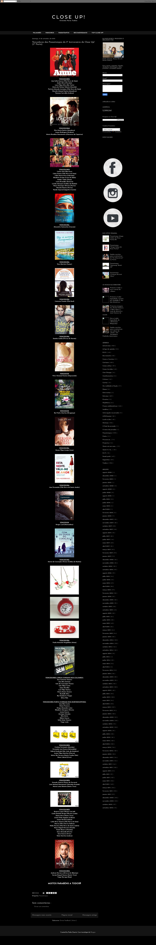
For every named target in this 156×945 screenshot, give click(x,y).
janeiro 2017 (107, 556)
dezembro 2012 (108, 717)
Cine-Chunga (107, 372)
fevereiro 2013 (108, 710)
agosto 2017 (107, 533)
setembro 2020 (108, 486)
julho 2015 (106, 616)
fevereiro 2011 (108, 791)
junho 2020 (107, 492)
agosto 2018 (107, 496)
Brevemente (107, 356)
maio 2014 (106, 663)
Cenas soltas (107, 366)
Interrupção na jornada (111, 413)
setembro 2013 (108, 687)
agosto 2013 (107, 690)
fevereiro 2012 (108, 751)
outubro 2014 (107, 647)
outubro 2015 (107, 606)
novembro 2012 (108, 720)
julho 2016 (106, 576)
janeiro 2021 (107, 482)
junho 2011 (106, 777)
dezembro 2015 (108, 600)
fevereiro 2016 (108, 593)
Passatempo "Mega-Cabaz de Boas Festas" (116, 247)
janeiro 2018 (107, 516)
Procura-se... (107, 439)
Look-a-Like (107, 419)
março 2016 (107, 590)
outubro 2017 (107, 526)
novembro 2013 (108, 680)
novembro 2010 (108, 801)
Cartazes (106, 362)
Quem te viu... (108, 449)
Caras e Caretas (108, 359)
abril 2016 (106, 586)
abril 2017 (106, 546)
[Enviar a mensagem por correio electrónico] (43, 893)
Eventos (106, 399)
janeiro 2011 (107, 794)
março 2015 (107, 630)
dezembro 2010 (108, 797)
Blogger (93, 932)
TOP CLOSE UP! (97, 33)
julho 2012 (106, 734)
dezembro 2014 (108, 640)
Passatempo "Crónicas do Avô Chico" (116, 274)
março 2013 (107, 707)
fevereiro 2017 (108, 553)
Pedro (105, 436)
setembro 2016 (108, 569)
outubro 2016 (107, 566)
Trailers (105, 463)
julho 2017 (106, 536)
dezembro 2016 (108, 559)
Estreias (106, 396)
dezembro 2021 (108, 476)
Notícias (106, 423)
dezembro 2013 (108, 677)
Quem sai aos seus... (110, 446)
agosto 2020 (107, 489)
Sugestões (106, 460)
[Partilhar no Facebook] (54, 893)
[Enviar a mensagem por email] (47, 893)
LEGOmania (107, 416)
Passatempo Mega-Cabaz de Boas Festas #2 (117, 238)
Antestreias (107, 346)
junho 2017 (106, 539)
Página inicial (67, 915)
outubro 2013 (107, 683)
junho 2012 (106, 737)
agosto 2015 (107, 613)
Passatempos (43, 896)
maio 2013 (106, 700)
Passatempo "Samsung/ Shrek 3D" (116, 265)
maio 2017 (106, 543)
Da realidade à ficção (110, 386)
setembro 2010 (108, 808)
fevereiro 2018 (108, 512)
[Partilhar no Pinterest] (56, 893)
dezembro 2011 (108, 757)
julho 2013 (106, 694)
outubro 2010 (107, 804)
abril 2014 (106, 667)
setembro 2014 (108, 650)
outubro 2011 (107, 764)
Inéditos (106, 409)
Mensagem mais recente (41, 915)
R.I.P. (104, 453)
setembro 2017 (108, 529)
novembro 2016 (108, 563)
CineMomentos (108, 376)
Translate (118, 132)
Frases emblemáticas (110, 406)
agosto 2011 (107, 771)
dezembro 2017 (108, 519)
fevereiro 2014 (108, 670)
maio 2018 (106, 506)
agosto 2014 (107, 653)
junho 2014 (106, 660)
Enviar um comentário (41, 906)
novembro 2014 (108, 643)
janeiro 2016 (107, 596)
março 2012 (107, 747)
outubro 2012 (107, 724)
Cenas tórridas (108, 369)
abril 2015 (106, 627)
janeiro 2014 (107, 673)
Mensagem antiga (89, 915)
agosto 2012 (107, 730)
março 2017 (107, 549)
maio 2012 (106, 740)
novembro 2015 (108, 603)
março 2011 (107, 787)
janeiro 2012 (107, 754)
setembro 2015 (108, 610)
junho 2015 (106, 620)
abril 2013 (106, 704)
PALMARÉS (37, 33)
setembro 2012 (108, 727)
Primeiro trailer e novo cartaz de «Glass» (116, 289)
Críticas (105, 379)
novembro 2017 (108, 523)
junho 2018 (106, 502)
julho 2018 (106, 499)
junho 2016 (106, 580)
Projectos (106, 443)
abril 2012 (106, 744)
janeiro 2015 (107, 637)
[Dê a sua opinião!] (49, 893)
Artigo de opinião (109, 349)
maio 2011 (106, 781)
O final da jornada (109, 426)
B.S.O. (105, 352)
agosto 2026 (107, 472)
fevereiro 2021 (108, 479)
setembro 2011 (108, 767)
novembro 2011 (108, 761)
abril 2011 (106, 784)
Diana (105, 389)
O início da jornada (109, 429)
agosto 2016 (107, 573)
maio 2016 (106, 583)
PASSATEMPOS (63, 33)
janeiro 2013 (107, 714)
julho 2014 (106, 657)
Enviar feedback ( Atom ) (68, 920)
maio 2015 (106, 623)
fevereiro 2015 (108, 633)
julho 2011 (106, 774)
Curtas (105, 382)
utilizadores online (109, 101)
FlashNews (106, 403)
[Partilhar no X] (51, 893)
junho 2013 (106, 697)
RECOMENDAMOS (80, 33)
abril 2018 (106, 509)
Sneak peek (107, 456)
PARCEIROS (50, 33)
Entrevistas (107, 392)
